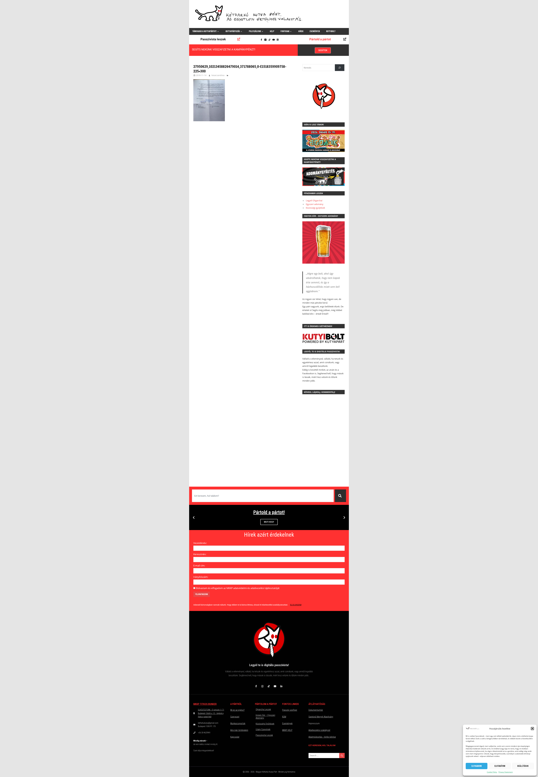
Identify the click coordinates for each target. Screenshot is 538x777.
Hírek (300, 31)
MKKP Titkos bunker (205, 704)
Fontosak (284, 31)
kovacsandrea (218, 75)
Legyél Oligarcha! (314, 200)
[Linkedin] (278, 40)
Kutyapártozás (233, 31)
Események (315, 31)
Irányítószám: (200, 576)
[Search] (339, 67)
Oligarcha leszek (263, 709)
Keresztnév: (199, 554)
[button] (532, 728)
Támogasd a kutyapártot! (204, 31)
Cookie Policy (492, 772)
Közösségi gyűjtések (315, 207)
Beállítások (522, 766)
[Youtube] (274, 40)
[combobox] (263, 495)
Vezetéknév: (200, 543)
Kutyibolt (330, 31)
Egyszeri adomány (314, 204)
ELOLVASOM (295, 605)
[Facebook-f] (261, 40)
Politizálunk (255, 31)
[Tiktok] (269, 40)
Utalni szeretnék (263, 729)
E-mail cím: (199, 565)
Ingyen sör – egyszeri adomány (265, 716)
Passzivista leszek (213, 39)
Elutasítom (499, 766)
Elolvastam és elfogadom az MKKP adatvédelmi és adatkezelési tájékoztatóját (238, 588)
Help (272, 31)
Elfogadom (476, 766)
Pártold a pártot (320, 39)
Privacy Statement (505, 772)
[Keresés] (340, 495)
